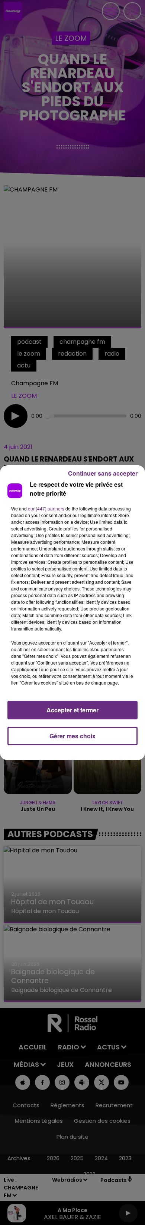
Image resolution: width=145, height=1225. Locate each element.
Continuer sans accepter (103, 473)
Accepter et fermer (72, 710)
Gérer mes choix (72, 736)
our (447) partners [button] (46, 508)
